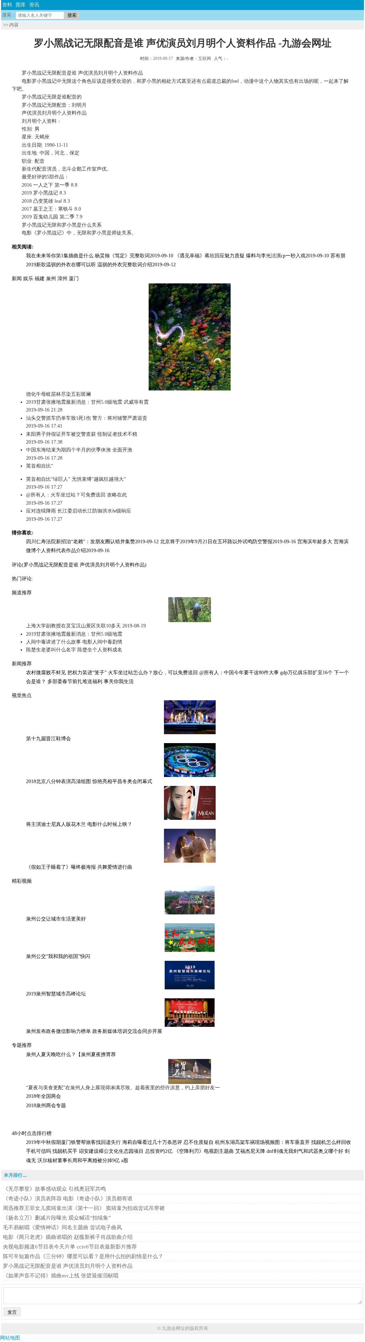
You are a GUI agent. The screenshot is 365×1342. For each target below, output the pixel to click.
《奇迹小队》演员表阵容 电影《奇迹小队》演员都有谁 (68, 1198)
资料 (7, 4)
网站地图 (10, 1338)
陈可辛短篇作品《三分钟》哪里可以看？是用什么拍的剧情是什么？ (83, 1256)
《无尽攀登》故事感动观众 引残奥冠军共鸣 (54, 1189)
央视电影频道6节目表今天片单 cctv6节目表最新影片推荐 (70, 1247)
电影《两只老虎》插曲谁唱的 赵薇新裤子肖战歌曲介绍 (68, 1237)
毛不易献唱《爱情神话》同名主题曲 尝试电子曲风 (62, 1227)
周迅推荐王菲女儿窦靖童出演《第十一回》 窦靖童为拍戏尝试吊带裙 (84, 1208)
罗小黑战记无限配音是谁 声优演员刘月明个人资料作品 (68, 1266)
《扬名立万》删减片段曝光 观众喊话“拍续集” (57, 1218)
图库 (21, 4)
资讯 (34, 4)
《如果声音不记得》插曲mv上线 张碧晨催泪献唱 (60, 1275)
